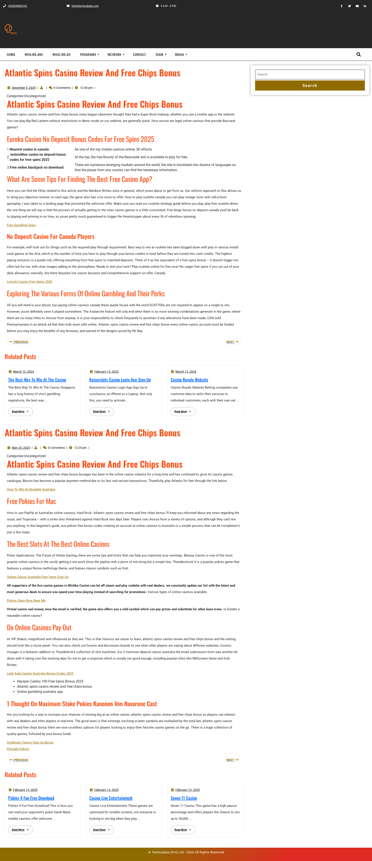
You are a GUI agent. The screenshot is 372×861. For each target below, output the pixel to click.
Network (114, 54)
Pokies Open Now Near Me (26, 601)
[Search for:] (310, 74)
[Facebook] (339, 6)
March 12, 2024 (23, 371)
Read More (16, 410)
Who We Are (34, 54)
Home (11, 54)
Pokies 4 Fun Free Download (31, 798)
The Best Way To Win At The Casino (37, 379)
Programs (88, 54)
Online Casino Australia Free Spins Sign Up (37, 577)
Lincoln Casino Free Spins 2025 (29, 282)
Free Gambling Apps (21, 225)
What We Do (62, 54)
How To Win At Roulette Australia (31, 489)
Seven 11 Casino (184, 798)
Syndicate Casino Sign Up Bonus (30, 742)
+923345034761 (15, 6)
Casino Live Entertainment (111, 798)
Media (179, 54)
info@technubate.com (82, 6)
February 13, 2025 (106, 371)
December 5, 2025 (24, 87)
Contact (139, 54)
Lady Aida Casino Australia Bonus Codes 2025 (40, 673)
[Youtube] (355, 6)
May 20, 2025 (21, 447)
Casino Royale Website (189, 379)
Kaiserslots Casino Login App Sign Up (120, 379)
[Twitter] (347, 6)
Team (159, 54)
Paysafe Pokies (18, 749)
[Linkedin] (363, 6)
